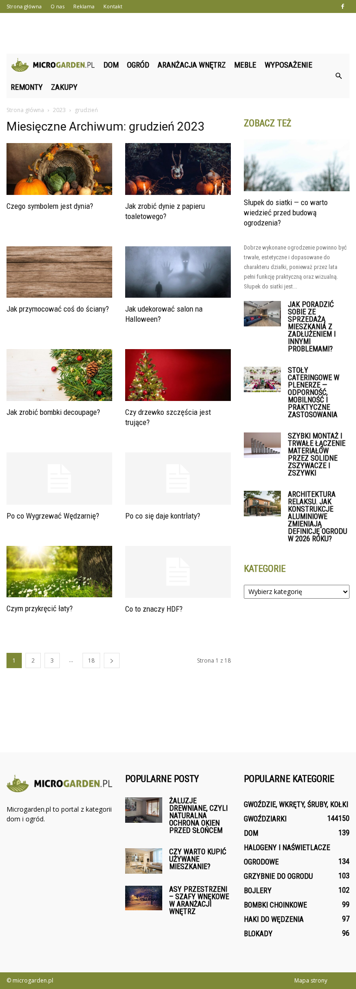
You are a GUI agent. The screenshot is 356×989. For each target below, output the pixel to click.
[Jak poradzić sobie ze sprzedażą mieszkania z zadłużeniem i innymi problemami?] (262, 313)
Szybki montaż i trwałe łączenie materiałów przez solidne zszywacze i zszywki (316, 454)
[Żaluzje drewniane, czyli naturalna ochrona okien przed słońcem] (143, 810)
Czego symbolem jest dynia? (49, 206)
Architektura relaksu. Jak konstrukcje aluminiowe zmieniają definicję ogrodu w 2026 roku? (317, 516)
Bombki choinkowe (275, 905)
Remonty (27, 87)
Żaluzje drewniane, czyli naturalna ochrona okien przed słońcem (198, 815)
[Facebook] (343, 6)
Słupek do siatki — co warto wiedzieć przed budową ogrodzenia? (286, 212)
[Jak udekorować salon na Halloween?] (178, 272)
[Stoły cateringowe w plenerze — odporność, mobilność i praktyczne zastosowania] (262, 379)
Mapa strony (310, 980)
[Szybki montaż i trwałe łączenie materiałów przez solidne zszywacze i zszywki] (262, 445)
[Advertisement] (178, 33)
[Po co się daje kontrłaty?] (178, 478)
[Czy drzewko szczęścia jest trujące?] (178, 375)
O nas (57, 6)
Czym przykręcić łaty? (39, 608)
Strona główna (24, 6)
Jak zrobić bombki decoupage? (53, 412)
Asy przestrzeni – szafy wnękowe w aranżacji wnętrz (199, 900)
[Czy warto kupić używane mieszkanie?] (143, 861)
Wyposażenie (288, 64)
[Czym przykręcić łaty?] (59, 572)
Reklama (84, 6)
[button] (338, 76)
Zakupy (64, 87)
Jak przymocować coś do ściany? (57, 308)
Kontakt (112, 6)
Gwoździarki (265, 818)
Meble (245, 64)
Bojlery (258, 890)
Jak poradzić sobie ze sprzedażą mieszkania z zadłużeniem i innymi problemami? (312, 326)
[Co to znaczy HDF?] (178, 572)
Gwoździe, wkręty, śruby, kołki (296, 804)
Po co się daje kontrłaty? (162, 515)
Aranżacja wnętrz (192, 64)
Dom (111, 64)
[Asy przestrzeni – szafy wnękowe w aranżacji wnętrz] (143, 898)
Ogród (138, 64)
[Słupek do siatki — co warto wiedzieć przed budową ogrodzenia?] (297, 165)
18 (91, 660)
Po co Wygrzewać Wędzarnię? (52, 515)
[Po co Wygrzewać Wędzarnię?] (59, 478)
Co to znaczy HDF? (154, 608)
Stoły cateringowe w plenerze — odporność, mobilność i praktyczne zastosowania (313, 392)
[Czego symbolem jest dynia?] (59, 169)
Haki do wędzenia (274, 919)
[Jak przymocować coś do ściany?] (59, 272)
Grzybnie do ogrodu (278, 876)
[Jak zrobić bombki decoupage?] (59, 375)
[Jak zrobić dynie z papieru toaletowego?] (178, 169)
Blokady (258, 933)
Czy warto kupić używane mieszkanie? (197, 859)
